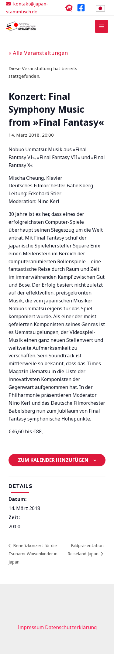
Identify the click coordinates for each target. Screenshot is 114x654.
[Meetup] (69, 8)
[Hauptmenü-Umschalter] (101, 26)
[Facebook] (81, 8)
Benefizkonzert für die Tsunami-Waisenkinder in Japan (33, 554)
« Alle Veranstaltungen (38, 52)
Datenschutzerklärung (71, 627)
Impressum (31, 627)
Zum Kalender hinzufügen (53, 460)
